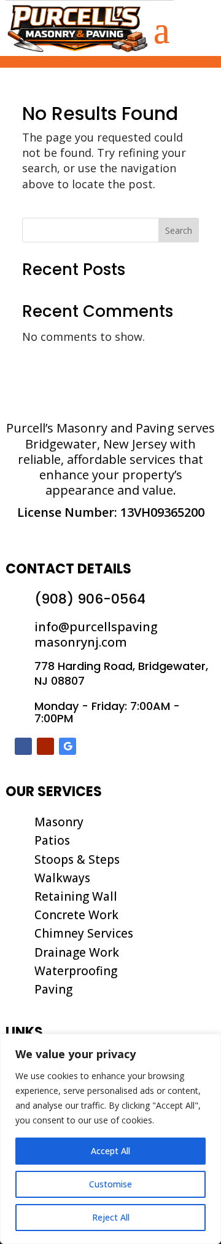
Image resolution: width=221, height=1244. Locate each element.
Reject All (111, 1217)
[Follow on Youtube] (45, 746)
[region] (110, 1139)
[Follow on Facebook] (23, 746)
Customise (110, 1184)
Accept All (110, 1151)
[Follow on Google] (67, 746)
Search (178, 230)
